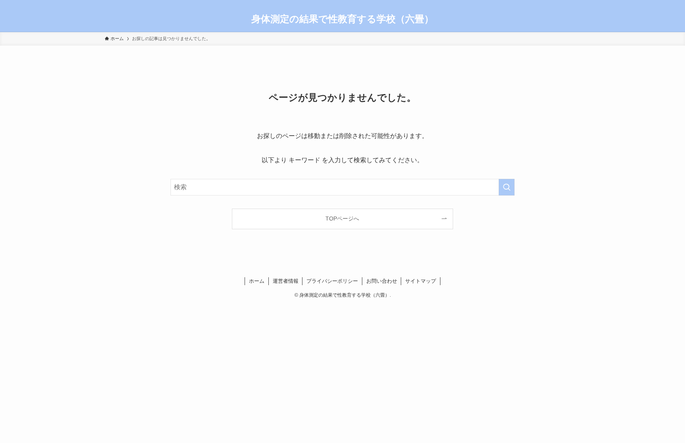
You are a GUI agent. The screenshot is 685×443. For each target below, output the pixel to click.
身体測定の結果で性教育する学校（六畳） (342, 19)
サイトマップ (420, 281)
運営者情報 (285, 281)
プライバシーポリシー (332, 281)
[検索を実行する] (507, 187)
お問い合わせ (381, 281)
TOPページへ (342, 218)
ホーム (256, 281)
